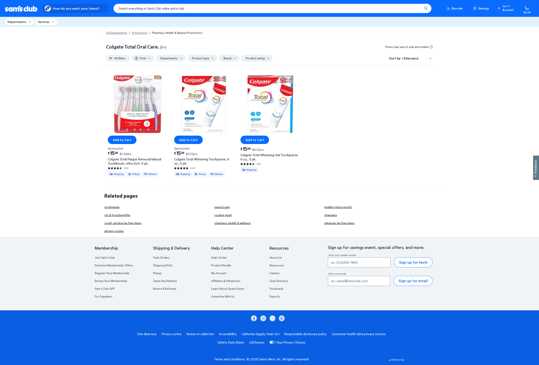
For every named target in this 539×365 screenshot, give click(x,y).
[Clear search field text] (416, 8)
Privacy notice (171, 334)
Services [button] (43, 22)
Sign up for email (413, 280)
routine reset (223, 215)
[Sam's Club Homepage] (21, 8)
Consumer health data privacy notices (359, 334)
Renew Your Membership (111, 281)
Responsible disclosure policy (305, 334)
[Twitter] (272, 318)
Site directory (147, 334)
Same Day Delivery (165, 281)
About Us (276, 257)
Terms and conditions (229, 359)
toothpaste (112, 207)
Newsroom (277, 265)
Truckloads (277, 289)
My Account (218, 273)
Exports (275, 296)
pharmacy (330, 215)
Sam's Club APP (105, 289)
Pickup (157, 273)
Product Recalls (221, 265)
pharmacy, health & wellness (233, 223)
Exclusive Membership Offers (114, 265)
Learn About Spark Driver (227, 289)
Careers (275, 273)
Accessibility (228, 334)
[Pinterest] (281, 318)
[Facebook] (253, 318)
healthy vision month (338, 207)
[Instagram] (263, 318)
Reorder (457, 8)
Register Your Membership (112, 273)
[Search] (426, 8)
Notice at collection (200, 334)
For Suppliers (103, 296)
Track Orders (161, 257)
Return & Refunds (164, 289)
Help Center (219, 257)
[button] (506, 8)
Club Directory (279, 281)
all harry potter (114, 231)
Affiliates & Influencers (225, 281)
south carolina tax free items (122, 223)
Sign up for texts (413, 262)
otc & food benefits (117, 215)
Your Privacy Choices (291, 342)
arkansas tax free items (339, 223)
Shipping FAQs (163, 265)
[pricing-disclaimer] (431, 47)
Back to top (397, 359)
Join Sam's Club (105, 257)
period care (222, 207)
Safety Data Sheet (230, 342)
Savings (483, 8)
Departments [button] (17, 22)
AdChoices (256, 342)
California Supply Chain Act (260, 334)
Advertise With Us (223, 296)
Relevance (411, 58)
